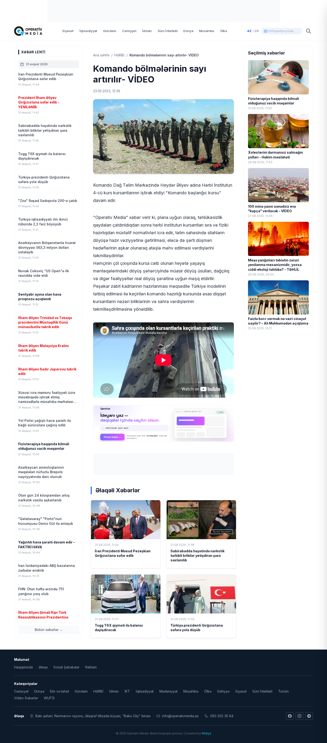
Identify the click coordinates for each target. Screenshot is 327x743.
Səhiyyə (223, 691)
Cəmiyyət (129, 31)
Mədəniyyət (168, 691)
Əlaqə (43, 667)
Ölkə (223, 31)
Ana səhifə (101, 55)
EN (256, 31)
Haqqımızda (23, 667)
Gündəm (109, 31)
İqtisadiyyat (88, 31)
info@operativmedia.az (180, 716)
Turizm (283, 691)
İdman (147, 31)
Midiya (206, 733)
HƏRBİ (119, 55)
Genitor (163, 423)
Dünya (188, 31)
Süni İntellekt (168, 31)
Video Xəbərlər (26, 698)
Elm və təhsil (59, 691)
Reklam (91, 667)
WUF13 (49, 698)
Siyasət (67, 31)
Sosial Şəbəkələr (66, 667)
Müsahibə (206, 31)
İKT (127, 691)
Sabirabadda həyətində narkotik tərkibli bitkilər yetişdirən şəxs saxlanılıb (197, 555)
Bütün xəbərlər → (49, 630)
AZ (249, 31)
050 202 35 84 (221, 716)
